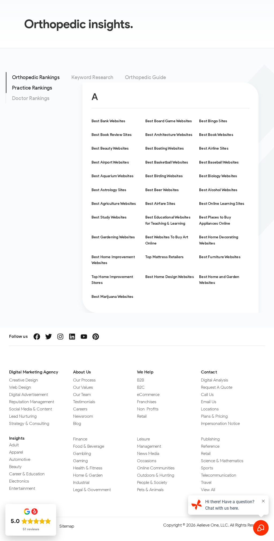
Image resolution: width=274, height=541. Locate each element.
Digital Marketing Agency (33, 372)
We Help (145, 372)
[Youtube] (84, 336)
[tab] (35, 77)
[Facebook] (36, 336)
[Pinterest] (95, 336)
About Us (82, 372)
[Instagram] (60, 336)
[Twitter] (48, 336)
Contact (209, 372)
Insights (17, 438)
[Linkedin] (72, 336)
